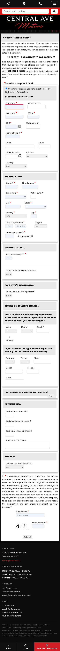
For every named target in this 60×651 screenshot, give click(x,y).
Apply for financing (11, 609)
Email (8, 142)
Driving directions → (11, 560)
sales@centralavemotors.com (16, 595)
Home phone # (14, 132)
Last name (11, 112)
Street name (29, 182)
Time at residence (15, 222)
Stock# (40, 327)
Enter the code (39, 522)
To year (24, 358)
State (28, 202)
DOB (9, 122)
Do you (38, 222)
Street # (10, 182)
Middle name (34, 103)
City (8, 202)
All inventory (8, 605)
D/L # (41, 142)
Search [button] (10, 340)
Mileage (31, 367)
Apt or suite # (37, 192)
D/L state (30, 152)
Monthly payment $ (15, 232)
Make (8, 327)
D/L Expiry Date (12, 152)
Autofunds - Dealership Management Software (21, 627)
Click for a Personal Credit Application (26, 88)
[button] (54, 11)
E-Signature (22, 511)
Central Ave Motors (40, 625)
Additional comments (16, 440)
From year (10, 358)
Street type (12, 192)
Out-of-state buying (11, 615)
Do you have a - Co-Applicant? (20, 291)
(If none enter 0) (25, 236)
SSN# (31, 112)
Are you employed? (16, 253)
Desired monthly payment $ (19, 431)
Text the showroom (11, 591)
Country (9, 162)
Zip (34, 212)
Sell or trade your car (12, 612)
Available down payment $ (18, 421)
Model (24, 327)
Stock (8, 377)
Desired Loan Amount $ (17, 411)
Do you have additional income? (21, 270)
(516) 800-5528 (16, 71)
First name (11, 103)
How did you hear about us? (19, 463)
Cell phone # (32, 123)
